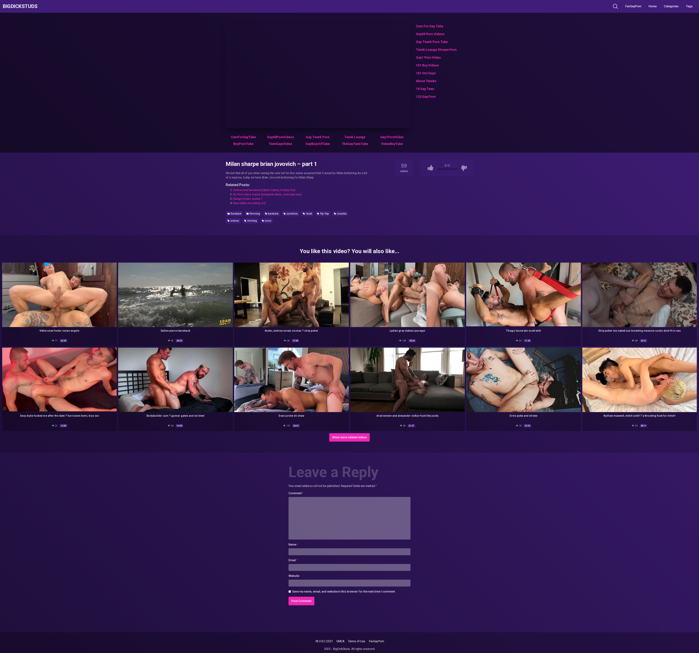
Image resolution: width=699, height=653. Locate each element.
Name (293, 544)
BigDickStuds (20, 6)
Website (294, 576)
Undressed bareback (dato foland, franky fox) (264, 190)
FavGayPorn (633, 6)
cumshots (292, 213)
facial (308, 213)
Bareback (235, 213)
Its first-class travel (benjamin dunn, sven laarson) (267, 194)
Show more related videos (349, 437)
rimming (252, 220)
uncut (267, 220)
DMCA (340, 641)
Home (653, 6)
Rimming (254, 213)
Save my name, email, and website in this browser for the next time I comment (343, 591)
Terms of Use (356, 641)
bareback (272, 213)
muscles (341, 213)
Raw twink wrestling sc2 (249, 203)
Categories (671, 6)
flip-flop (324, 213)
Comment (296, 493)
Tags (689, 6)
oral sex (234, 220)
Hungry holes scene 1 (247, 198)
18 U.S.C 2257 (324, 641)
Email (293, 560)
